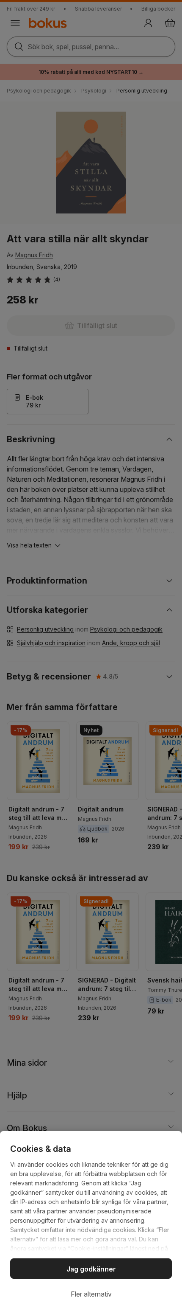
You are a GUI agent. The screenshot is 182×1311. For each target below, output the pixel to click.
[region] (91, 1221)
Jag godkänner (91, 1269)
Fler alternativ (91, 1294)
